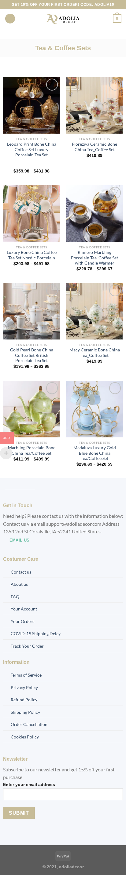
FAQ (15, 596)
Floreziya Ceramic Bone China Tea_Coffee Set (94, 147)
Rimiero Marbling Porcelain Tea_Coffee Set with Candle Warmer (94, 257)
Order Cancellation (29, 724)
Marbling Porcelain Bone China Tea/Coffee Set (31, 450)
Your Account (24, 608)
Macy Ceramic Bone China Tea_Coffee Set (94, 352)
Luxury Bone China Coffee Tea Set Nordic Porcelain (32, 255)
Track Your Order (27, 646)
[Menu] (10, 19)
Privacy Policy (24, 687)
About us (19, 584)
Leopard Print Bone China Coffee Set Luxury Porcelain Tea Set (31, 149)
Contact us (21, 571)
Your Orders (22, 621)
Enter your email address (29, 784)
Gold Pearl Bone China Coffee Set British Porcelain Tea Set (31, 355)
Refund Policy (24, 699)
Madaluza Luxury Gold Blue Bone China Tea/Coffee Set (94, 453)
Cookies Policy (25, 736)
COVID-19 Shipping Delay (36, 633)
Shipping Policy (25, 712)
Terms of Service (26, 675)
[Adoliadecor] (63, 19)
